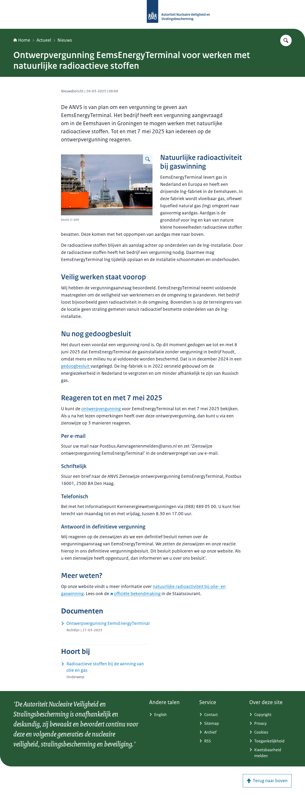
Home (24, 40)
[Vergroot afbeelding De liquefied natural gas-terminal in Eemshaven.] (147, 159)
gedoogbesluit (76, 366)
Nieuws (64, 40)
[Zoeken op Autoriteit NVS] (286, 40)
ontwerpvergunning (101, 409)
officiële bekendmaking (137, 594)
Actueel (43, 40)
